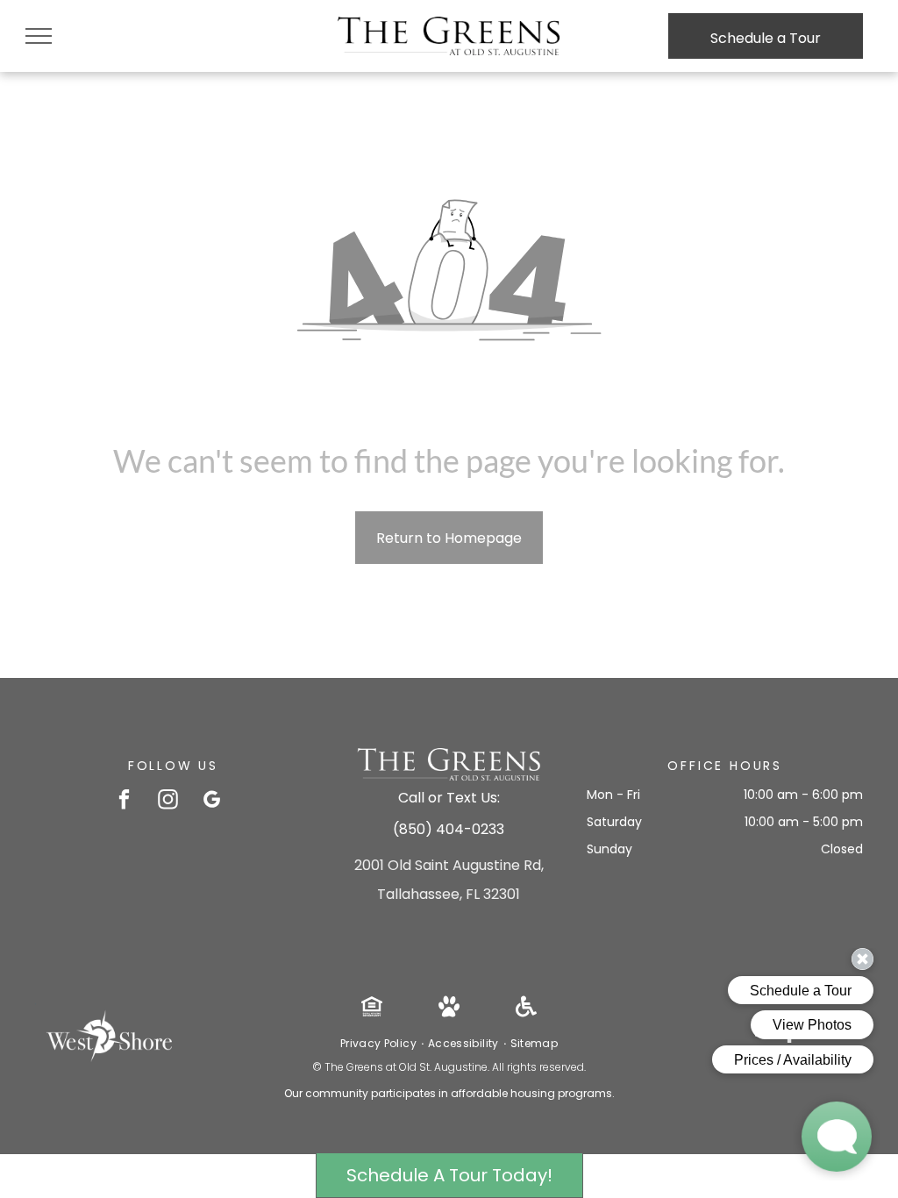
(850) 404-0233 (448, 829)
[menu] (38, 36)
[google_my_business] (211, 801)
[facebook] (124, 801)
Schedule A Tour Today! (449, 1175)
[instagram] (168, 801)
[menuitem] (380, 1044)
